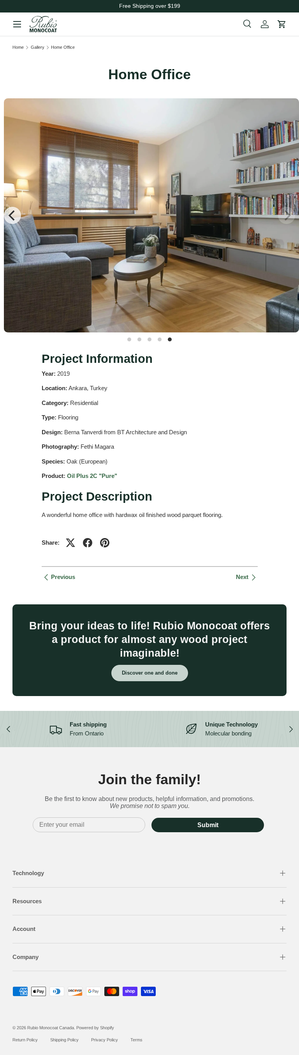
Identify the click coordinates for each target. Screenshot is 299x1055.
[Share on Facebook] (87, 542)
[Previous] (12, 215)
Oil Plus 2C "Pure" (92, 475)
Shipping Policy (64, 1039)
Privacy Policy (104, 1039)
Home (18, 47)
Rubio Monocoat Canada (50, 1027)
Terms (136, 1039)
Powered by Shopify (95, 1027)
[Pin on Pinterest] (104, 542)
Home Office (63, 47)
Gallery (37, 47)
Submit (207, 825)
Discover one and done (150, 673)
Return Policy (25, 1039)
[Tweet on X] (70, 542)
